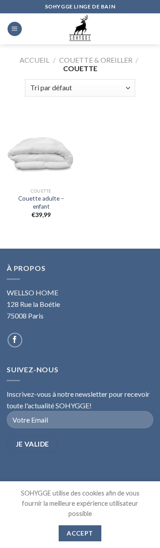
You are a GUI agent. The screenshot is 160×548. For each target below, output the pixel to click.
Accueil (34, 60)
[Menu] (15, 29)
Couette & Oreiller (95, 60)
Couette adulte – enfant (41, 202)
